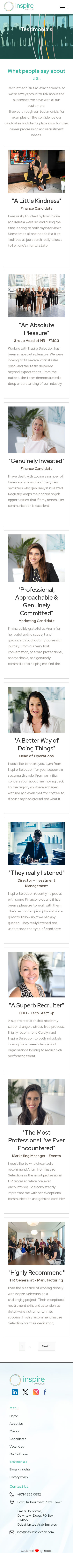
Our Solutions (19, 1454)
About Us (16, 1424)
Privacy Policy (19, 1477)
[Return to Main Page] (18, 6)
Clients (14, 1431)
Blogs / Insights (20, 1469)
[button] (63, 6)
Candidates (18, 1439)
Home (14, 1416)
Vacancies (17, 1446)
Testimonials (18, 1462)
